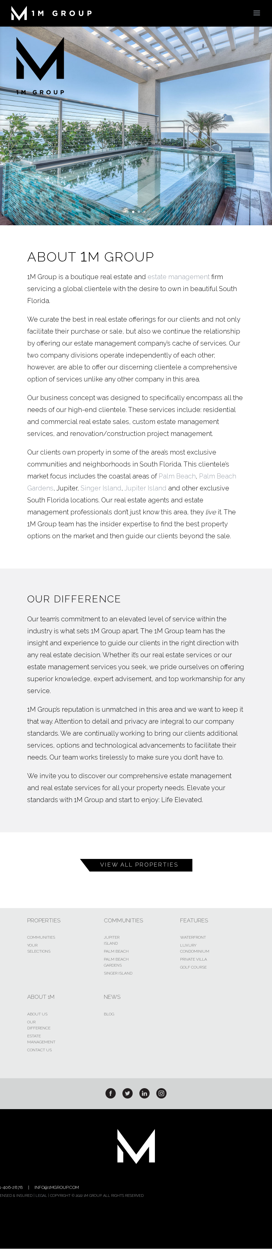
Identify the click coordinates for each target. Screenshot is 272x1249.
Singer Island (101, 488)
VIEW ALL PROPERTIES (139, 864)
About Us (37, 1014)
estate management (179, 277)
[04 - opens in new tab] (161, 1096)
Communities (41, 937)
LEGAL (41, 1196)
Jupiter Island (145, 488)
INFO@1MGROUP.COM (56, 1187)
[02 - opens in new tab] (127, 1096)
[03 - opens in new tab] (144, 1096)
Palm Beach (177, 476)
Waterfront (193, 937)
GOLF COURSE (193, 967)
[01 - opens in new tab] (110, 1096)
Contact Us (39, 1050)
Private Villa (193, 959)
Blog (109, 1014)
